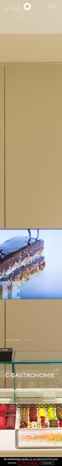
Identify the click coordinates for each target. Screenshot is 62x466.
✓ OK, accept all (28, 463)
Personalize (47, 463)
